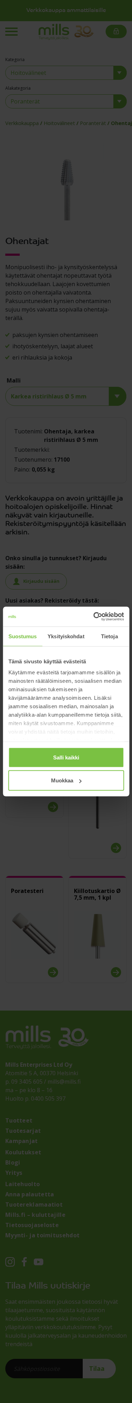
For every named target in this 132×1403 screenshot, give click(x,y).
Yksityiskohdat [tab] (66, 636)
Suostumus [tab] (22, 636)
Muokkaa (62, 780)
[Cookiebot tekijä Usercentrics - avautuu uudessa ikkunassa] (94, 616)
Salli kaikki (66, 757)
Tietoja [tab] (109, 636)
